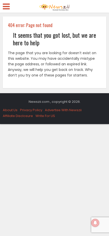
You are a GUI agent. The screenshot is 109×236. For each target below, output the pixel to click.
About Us (10, 110)
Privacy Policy (31, 110)
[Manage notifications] (95, 223)
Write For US (45, 115)
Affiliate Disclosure (18, 115)
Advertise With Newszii (63, 110)
